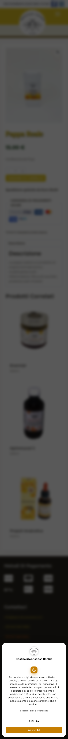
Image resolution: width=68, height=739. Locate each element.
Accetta (34, 730)
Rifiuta (34, 721)
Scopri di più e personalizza (34, 710)
